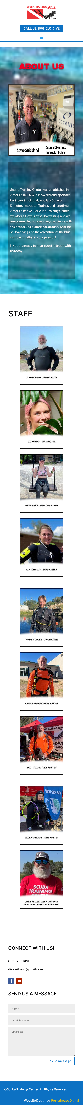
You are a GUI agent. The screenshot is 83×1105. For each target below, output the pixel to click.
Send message (60, 1061)
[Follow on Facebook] (11, 981)
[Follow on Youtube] (19, 981)
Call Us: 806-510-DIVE (42, 28)
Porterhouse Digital (65, 1100)
